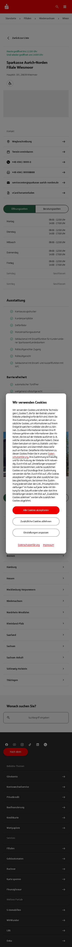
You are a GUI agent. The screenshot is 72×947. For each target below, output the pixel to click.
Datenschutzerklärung (29, 545)
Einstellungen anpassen (36, 532)
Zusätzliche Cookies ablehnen (36, 521)
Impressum (48, 545)
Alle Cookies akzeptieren (36, 510)
